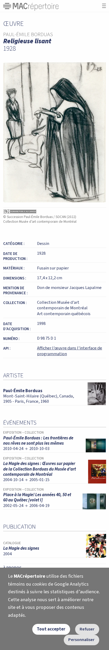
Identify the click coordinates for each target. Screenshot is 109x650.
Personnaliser (81, 640)
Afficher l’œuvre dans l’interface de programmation (69, 351)
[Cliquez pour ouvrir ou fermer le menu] (104, 6)
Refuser (87, 629)
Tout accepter (51, 629)
